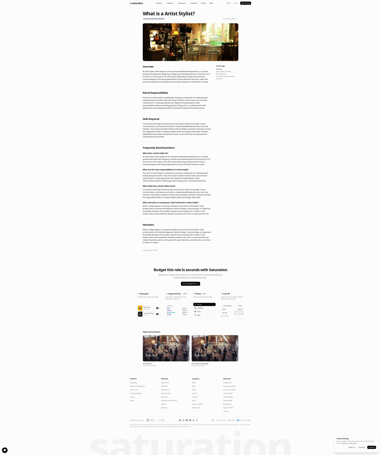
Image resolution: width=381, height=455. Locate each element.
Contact (194, 397)
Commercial (165, 390)
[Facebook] (190, 420)
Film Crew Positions (229, 390)
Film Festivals (227, 400)
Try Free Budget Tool (189, 284)
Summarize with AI (230, 19)
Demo (211, 3)
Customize (361, 447)
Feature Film (165, 383)
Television (164, 386)
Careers (194, 393)
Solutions (170, 3)
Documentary (165, 393)
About (194, 383)
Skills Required (221, 74)
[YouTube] (180, 420)
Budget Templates (229, 386)
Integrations (227, 404)
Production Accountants (169, 400)
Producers (164, 397)
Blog (193, 386)
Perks (132, 400)
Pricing (203, 3)
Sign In (235, 3)
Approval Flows (228, 408)
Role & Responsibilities (223, 71)
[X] (197, 420)
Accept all (371, 447)
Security (226, 411)
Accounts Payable (136, 393)
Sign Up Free (245, 3)
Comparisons (227, 383)
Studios (163, 404)
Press (194, 400)
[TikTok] (193, 420)
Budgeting (133, 383)
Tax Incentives (228, 393)
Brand (194, 390)
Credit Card (134, 390)
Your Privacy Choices (245, 420)
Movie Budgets (228, 397)
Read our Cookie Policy (349, 443)
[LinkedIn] (187, 420)
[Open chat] (5, 450)
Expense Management (137, 386)
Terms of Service (221, 420)
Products (159, 3)
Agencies (164, 408)
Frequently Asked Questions (225, 76)
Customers (193, 3)
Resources (181, 3)
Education (219, 79)
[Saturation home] (136, 3)
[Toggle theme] (213, 420)
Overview (219, 69)
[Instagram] (183, 420)
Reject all (352, 447)
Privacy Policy (231, 420)
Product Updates (197, 404)
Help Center (196, 408)
